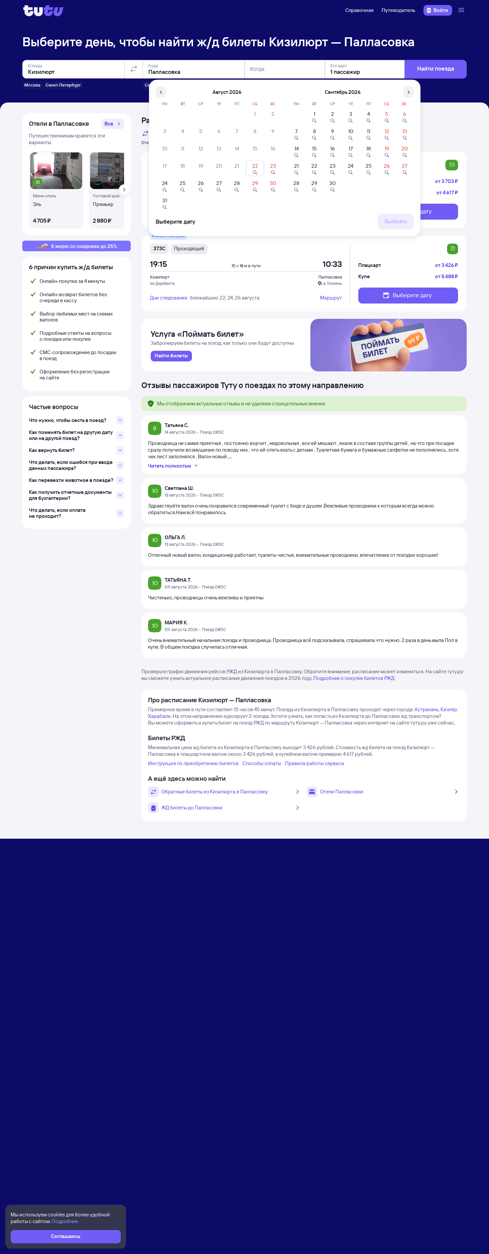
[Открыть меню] (462, 10)
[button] (112, 123)
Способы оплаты (262, 763)
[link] (171, 356)
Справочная (359, 10)
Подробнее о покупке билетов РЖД (354, 678)
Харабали (159, 716)
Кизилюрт (160, 277)
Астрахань (426, 709)
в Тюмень (332, 283)
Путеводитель (398, 10)
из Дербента (162, 283)
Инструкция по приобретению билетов (193, 763)
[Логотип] (43, 10)
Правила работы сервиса (314, 763)
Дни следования (168, 298)
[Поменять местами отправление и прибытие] (133, 69)
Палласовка (330, 277)
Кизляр (448, 709)
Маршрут (331, 298)
